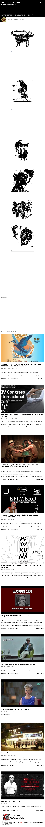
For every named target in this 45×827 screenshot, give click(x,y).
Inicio (3, 7)
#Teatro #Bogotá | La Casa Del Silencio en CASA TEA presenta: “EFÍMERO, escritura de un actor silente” (19, 516)
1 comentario (10, 765)
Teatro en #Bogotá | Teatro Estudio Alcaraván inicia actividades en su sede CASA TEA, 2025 (19, 466)
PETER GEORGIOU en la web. (10, 24)
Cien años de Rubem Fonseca (11, 801)
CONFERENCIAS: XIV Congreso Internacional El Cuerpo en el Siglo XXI (22, 415)
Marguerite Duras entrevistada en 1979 (15, 616)
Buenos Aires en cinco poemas (12, 753)
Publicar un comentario (12, 378)
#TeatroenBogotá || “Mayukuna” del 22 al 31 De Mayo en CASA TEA (21, 566)
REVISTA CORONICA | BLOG (10, 2)
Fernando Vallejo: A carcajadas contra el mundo (18, 664)
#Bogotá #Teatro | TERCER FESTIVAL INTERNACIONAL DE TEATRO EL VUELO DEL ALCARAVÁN (21, 365)
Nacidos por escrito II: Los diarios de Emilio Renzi (18, 709)
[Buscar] (40, 2)
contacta (21, 822)
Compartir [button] (39, 294)
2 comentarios (10, 579)
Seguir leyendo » (40, 378)
